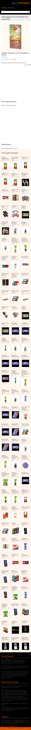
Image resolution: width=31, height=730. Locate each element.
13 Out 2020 (17, 357)
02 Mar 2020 (17, 224)
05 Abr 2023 (27, 258)
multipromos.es (16, 729)
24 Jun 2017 (7, 573)
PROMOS (24, 3)
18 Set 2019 (27, 309)
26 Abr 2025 (27, 293)
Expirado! (14, 59)
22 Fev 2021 (7, 241)
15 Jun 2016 (17, 160)
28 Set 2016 (27, 525)
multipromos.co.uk (25, 729)
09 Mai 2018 (7, 160)
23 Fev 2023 (17, 259)
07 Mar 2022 (17, 243)
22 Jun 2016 (7, 191)
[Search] (28, 12)
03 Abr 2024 (27, 275)
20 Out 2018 (17, 624)
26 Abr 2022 (27, 474)
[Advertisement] (15, 82)
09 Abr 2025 (7, 525)
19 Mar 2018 (7, 607)
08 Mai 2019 (17, 640)
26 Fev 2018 (17, 590)
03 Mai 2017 (7, 557)
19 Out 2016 (17, 191)
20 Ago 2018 (7, 624)
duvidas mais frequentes (19, 722)
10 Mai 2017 (7, 175)
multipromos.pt (8, 729)
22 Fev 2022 (27, 392)
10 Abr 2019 (7, 640)
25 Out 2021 (27, 410)
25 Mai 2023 (27, 493)
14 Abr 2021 (7, 408)
